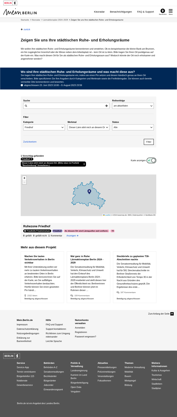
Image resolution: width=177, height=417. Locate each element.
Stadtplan (156, 388)
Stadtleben (157, 384)
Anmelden (80, 328)
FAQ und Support (54, 324)
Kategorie (28, 122)
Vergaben (75, 391)
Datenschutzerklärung (27, 329)
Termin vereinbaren (26, 372)
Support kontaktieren (56, 329)
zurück (27, 29)
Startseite (25, 20)
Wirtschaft (156, 379)
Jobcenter (48, 385)
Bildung (128, 385)
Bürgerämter (50, 380)
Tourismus (157, 375)
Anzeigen (72, 235)
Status (115, 122)
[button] (89, 191)
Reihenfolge (118, 100)
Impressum (22, 324)
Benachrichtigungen (121, 11)
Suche (26, 100)
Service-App (23, 367)
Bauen (128, 376)
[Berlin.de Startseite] (11, 356)
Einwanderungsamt (53, 389)
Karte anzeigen (138, 160)
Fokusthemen (104, 380)
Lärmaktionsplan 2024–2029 (55, 20)
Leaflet (107, 215)
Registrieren (81, 332)
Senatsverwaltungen (54, 372)
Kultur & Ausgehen (161, 370)
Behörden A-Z (50, 367)
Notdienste (22, 380)
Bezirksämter (50, 376)
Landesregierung (79, 370)
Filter (148, 142)
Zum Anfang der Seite (159, 314)
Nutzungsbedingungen (28, 333)
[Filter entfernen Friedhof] (31, 159)
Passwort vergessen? (85, 336)
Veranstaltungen (106, 376)
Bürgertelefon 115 (25, 376)
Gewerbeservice (25, 385)
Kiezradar (99, 11)
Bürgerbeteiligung (79, 383)
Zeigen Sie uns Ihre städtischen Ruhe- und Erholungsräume (97, 20)
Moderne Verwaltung (135, 367)
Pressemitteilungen (107, 367)
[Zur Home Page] (20, 12)
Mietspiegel (130, 380)
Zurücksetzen (30, 142)
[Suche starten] (106, 106)
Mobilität (129, 372)
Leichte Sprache (54, 341)
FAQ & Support (145, 11)
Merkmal (72, 122)
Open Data (76, 387)
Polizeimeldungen (106, 372)
